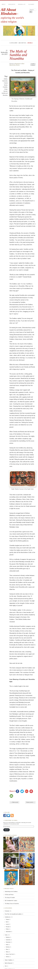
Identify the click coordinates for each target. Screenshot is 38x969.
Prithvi (7, 929)
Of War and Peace (9, 894)
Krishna (7, 947)
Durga (18, 65)
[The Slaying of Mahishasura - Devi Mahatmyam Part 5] (11, 877)
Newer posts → (30, 802)
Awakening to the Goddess (11, 891)
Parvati (7, 926)
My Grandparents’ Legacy (11, 900)
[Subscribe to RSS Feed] (12, 816)
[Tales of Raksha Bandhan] (27, 845)
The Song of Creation (10, 897)
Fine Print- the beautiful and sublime (13, 914)
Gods (6, 934)
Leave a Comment (32, 64)
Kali (7, 921)
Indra (7, 944)
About (3, 4)
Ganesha (8, 939)
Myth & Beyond (8, 963)
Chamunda (4, 80)
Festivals (7, 911)
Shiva (7, 951)
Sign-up (6, 829)
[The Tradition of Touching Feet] (11, 845)
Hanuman (8, 942)
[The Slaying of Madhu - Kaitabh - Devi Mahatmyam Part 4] (27, 861)
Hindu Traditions (8, 960)
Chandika (5, 87)
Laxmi (7, 924)
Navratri (5, 91)
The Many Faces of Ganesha (12, 903)
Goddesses (7, 917)
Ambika (5, 78)
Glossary (31, 4)
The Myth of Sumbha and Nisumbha (18, 55)
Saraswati (8, 931)
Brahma (8, 937)
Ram (7, 949)
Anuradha (17, 63)
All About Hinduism (8, 12)
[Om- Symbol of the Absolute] (11, 861)
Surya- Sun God (10, 954)
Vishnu (7, 956)
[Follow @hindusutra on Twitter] (8, 816)
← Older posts (14, 802)
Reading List (21, 4)
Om (6, 966)
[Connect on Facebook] (4, 816)
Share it (12, 791)
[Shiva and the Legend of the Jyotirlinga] (27, 877)
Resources (11, 4)
